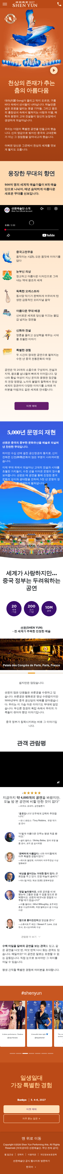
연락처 (20, 1154)
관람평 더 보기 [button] (28, 936)
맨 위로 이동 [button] (31, 1138)
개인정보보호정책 (48, 1154)
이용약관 (32, 1154)
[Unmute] (58, 782)
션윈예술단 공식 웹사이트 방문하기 (31, 1160)
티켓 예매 (32, 406)
